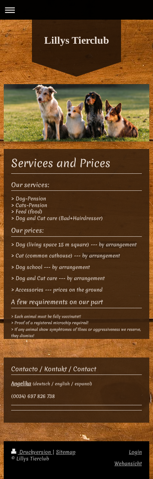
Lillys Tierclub (76, 40)
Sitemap (65, 452)
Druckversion (35, 452)
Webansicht (128, 463)
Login (135, 452)
